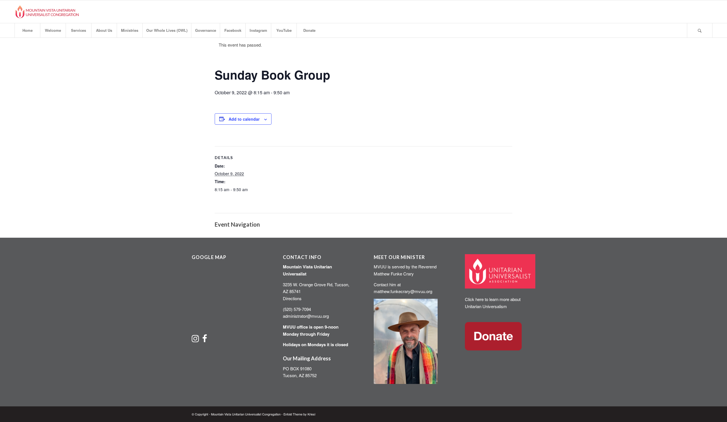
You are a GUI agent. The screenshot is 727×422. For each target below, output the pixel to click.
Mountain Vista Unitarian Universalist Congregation (246, 414)
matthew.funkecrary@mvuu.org (403, 291)
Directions (292, 298)
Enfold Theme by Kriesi (299, 414)
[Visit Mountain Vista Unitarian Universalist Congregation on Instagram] (195, 340)
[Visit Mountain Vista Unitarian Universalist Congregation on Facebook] (204, 340)
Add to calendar (244, 119)
